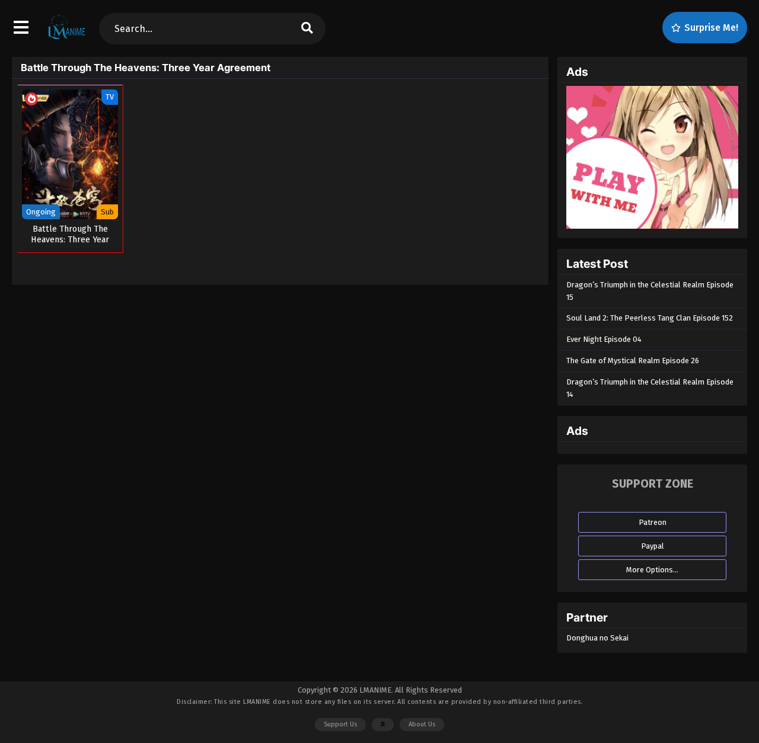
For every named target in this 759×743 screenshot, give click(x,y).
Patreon (652, 522)
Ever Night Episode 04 (604, 339)
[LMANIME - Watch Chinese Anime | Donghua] (66, 38)
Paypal (652, 546)
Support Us (340, 724)
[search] (307, 28)
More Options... (652, 569)
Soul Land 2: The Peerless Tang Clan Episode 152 (649, 317)
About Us (422, 724)
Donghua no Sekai (597, 637)
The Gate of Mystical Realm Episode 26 (632, 360)
